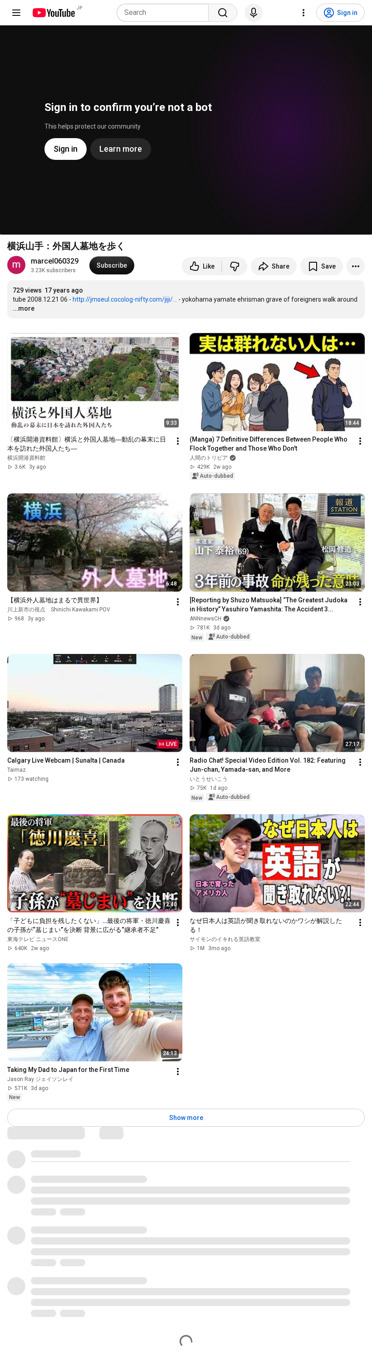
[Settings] (303, 12)
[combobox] (165, 12)
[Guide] (16, 12)
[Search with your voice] (254, 13)
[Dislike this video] (234, 266)
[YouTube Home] (53, 12)
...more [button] (23, 308)
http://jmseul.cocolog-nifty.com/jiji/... (125, 299)
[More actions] (356, 266)
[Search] (222, 13)
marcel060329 (54, 261)
